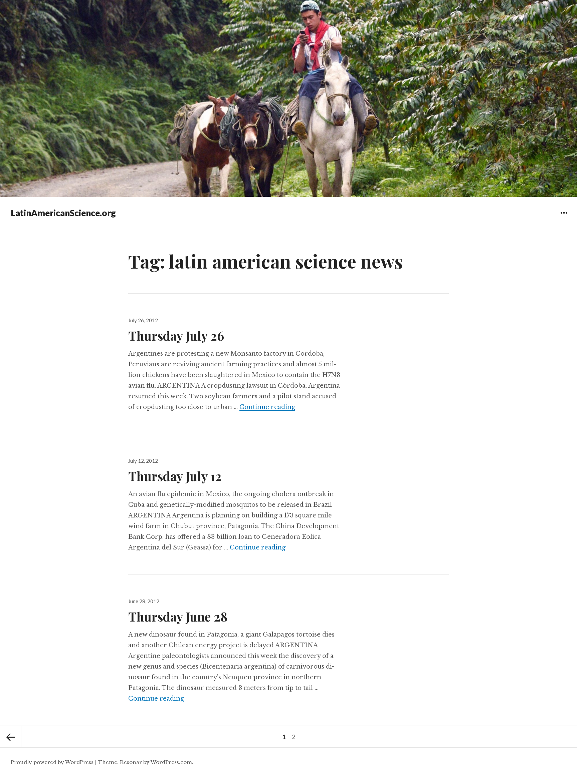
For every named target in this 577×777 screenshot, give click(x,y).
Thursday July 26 (176, 335)
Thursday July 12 (175, 476)
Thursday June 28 (178, 616)
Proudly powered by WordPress (52, 762)
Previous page (10, 736)
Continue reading (267, 407)
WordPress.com (171, 762)
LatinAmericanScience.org (63, 213)
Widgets (564, 217)
